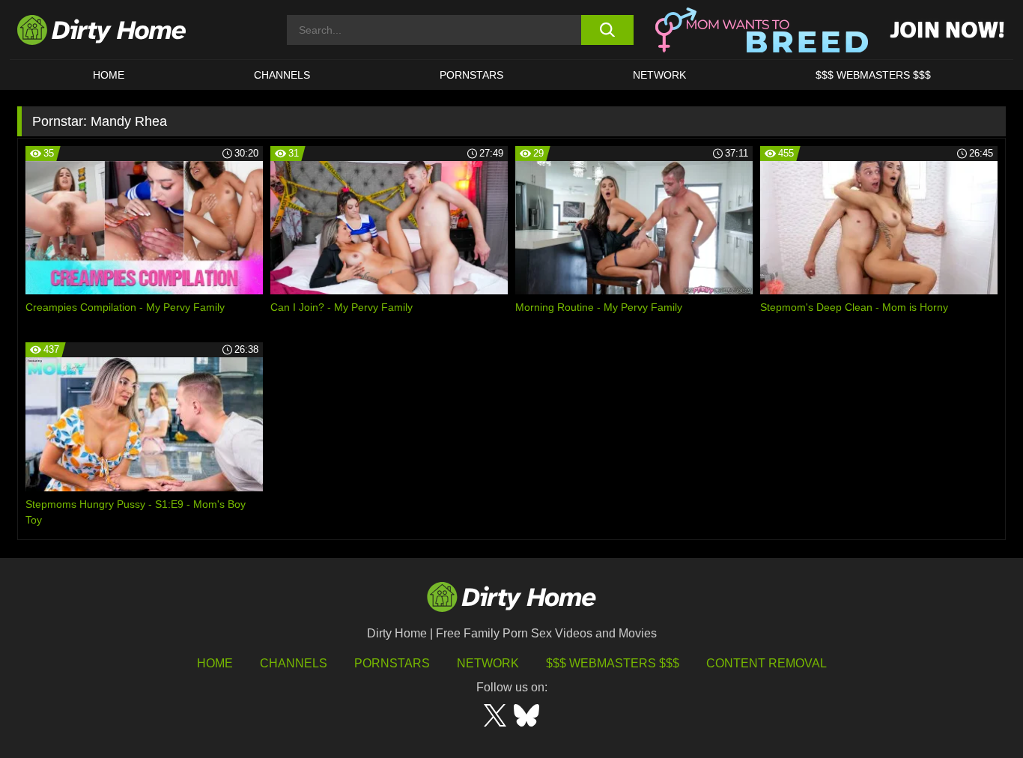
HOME (108, 75)
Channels (293, 663)
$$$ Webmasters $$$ (612, 663)
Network (659, 75)
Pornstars (471, 75)
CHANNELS (282, 75)
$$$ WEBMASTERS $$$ (873, 75)
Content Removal (766, 663)
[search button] (607, 30)
